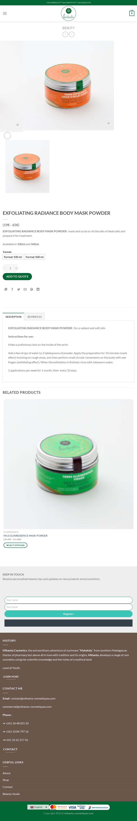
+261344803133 (53, 3)
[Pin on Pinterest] (32, 289)
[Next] (15, 133)
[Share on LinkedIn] (38, 289)
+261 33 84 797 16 (17, 731)
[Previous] (6, 201)
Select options (15, 545)
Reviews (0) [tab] (35, 316)
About (7, 773)
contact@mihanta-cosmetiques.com (33, 698)
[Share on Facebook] (12, 289)
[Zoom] (7, 135)
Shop (6, 780)
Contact (8, 786)
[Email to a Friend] (25, 289)
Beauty (68, 28)
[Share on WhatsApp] (6, 289)
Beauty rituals (11, 793)
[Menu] (5, 13)
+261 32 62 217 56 (16, 739)
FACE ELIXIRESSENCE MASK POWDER (25, 535)
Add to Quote (17, 276)
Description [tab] (13, 316)
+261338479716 (68, 3)
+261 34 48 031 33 (17, 723)
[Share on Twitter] (19, 289)
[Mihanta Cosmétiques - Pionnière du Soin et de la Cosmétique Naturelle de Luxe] (68, 13)
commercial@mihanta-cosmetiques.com (27, 706)
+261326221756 (84, 3)
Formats (7, 252)
